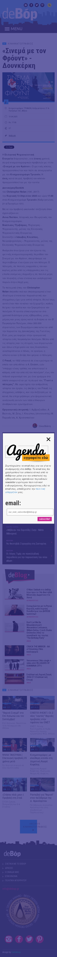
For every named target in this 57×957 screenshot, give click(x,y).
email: (13, 503)
